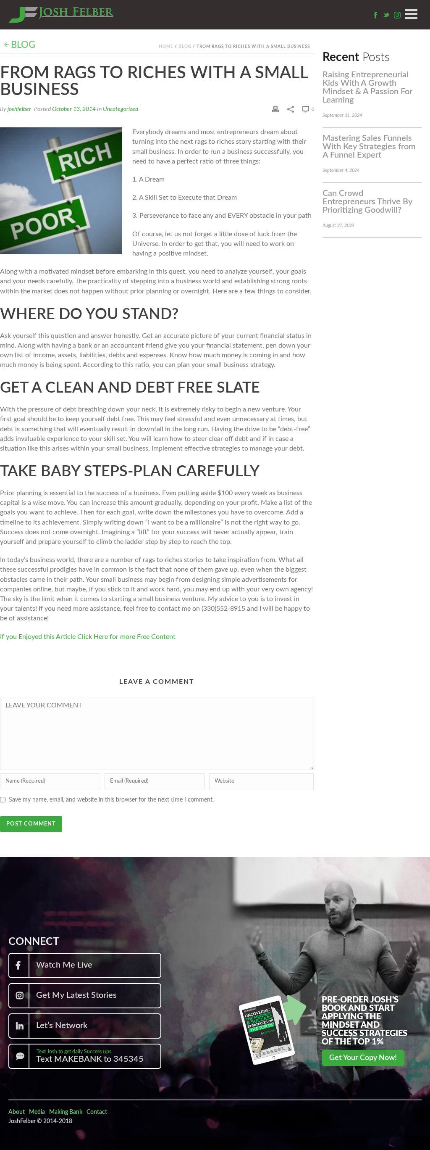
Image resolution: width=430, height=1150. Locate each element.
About (16, 1112)
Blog (22, 45)
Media (37, 1112)
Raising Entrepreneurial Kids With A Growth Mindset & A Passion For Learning (367, 87)
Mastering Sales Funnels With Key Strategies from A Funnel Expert (369, 146)
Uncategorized (120, 109)
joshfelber (19, 109)
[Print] (275, 109)
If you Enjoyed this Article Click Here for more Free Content (88, 636)
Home (166, 47)
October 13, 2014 (74, 109)
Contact (97, 1112)
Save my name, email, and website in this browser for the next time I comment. (111, 800)
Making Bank (65, 1112)
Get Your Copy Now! (363, 1058)
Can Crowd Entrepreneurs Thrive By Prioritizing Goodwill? (367, 201)
